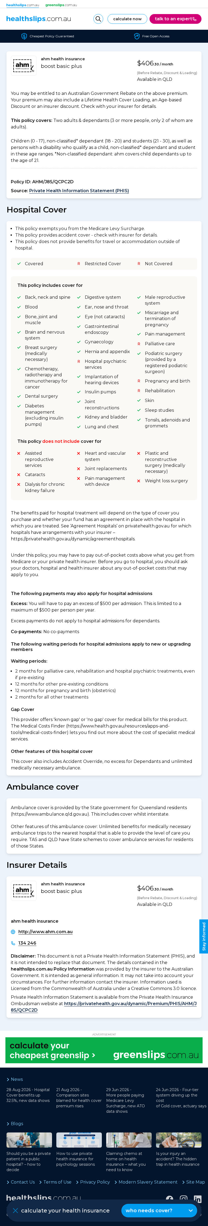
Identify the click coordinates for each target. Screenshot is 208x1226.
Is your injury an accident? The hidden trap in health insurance (178, 1159)
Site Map (195, 1182)
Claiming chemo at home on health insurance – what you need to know (126, 1161)
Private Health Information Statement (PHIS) (79, 190)
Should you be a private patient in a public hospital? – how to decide (28, 1161)
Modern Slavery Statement (148, 1182)
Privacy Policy (95, 1182)
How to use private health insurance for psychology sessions (75, 1159)
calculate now (127, 18)
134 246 (27, 943)
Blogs (17, 1123)
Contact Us (23, 1182)
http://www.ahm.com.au (45, 931)
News (17, 1079)
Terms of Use (57, 1182)
